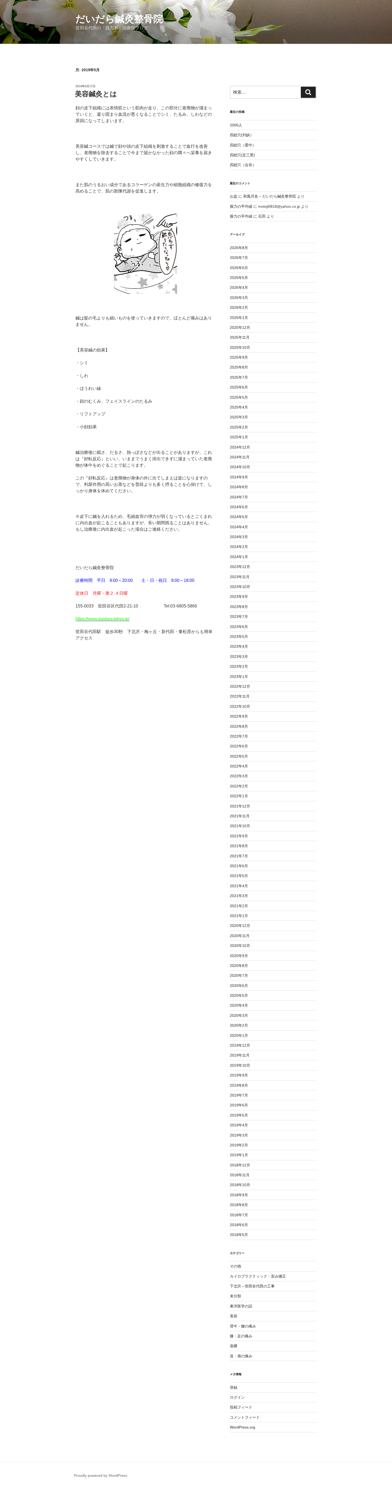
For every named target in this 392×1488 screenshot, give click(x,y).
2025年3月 (239, 417)
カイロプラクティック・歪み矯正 (258, 1276)
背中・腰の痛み (243, 1326)
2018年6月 (239, 1225)
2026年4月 (239, 287)
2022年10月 (240, 706)
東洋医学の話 (241, 1306)
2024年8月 (239, 487)
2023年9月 (239, 596)
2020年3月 (239, 1015)
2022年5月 (239, 756)
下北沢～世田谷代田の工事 (252, 1286)
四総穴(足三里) (242, 155)
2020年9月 (239, 956)
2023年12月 (240, 567)
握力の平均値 (241, 206)
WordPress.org (242, 1427)
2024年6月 (239, 507)
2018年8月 (239, 1205)
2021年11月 (240, 816)
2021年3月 (239, 896)
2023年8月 (239, 607)
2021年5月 (239, 876)
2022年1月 (239, 796)
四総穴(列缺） (242, 135)
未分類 (235, 1296)
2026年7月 (239, 257)
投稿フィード (241, 1407)
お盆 (233, 196)
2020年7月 (239, 975)
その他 (235, 1266)
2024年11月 (240, 457)
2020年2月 (239, 1025)
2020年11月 (240, 936)
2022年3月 (239, 776)
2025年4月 (239, 407)
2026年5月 (239, 277)
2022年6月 (239, 746)
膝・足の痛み (241, 1336)
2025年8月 (239, 367)
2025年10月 (240, 347)
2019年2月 (239, 1145)
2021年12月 (240, 806)
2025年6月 (239, 387)
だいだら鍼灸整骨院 (119, 18)
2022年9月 (239, 716)
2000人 (236, 125)
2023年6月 (239, 627)
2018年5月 (239, 1235)
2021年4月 (239, 886)
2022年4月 (239, 766)
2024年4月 (239, 527)
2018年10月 (240, 1185)
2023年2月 (239, 666)
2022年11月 (240, 696)
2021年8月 (239, 846)
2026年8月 (239, 248)
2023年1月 (239, 676)
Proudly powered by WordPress (100, 1475)
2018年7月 (239, 1215)
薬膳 (233, 1346)
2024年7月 (239, 497)
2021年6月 (239, 866)
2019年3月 (239, 1135)
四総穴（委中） (243, 145)
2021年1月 (239, 916)
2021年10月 (240, 826)
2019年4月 (239, 1125)
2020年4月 (239, 1005)
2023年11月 (240, 577)
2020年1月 (239, 1035)
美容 (233, 1316)
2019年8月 (239, 1085)
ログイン (237, 1397)
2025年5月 (239, 397)
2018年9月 (239, 1195)
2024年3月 (239, 537)
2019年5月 (239, 1115)
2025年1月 (239, 437)
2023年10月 (240, 587)
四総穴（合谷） (243, 165)
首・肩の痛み (241, 1356)
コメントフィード (245, 1417)
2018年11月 (240, 1175)
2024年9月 (239, 477)
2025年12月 (240, 327)
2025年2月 (239, 427)
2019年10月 (240, 1065)
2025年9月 (239, 357)
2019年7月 (239, 1095)
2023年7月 (239, 616)
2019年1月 (239, 1155)
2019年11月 (240, 1055)
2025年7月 (239, 377)
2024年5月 (239, 517)
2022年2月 (239, 786)
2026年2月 (239, 307)
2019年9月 (239, 1075)
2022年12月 (240, 686)
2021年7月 (239, 856)
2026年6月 (239, 268)
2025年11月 (240, 337)
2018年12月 (240, 1165)
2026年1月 (239, 317)
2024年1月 (239, 557)
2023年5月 (239, 636)
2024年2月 (239, 547)
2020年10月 (240, 945)
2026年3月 (239, 297)
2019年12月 (240, 1045)
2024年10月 (240, 467)
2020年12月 (240, 925)
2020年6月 (239, 985)
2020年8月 (239, 965)
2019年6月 (239, 1105)
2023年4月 (239, 646)
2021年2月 (239, 906)
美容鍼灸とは (96, 94)
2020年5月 (239, 995)
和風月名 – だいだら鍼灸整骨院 (269, 196)
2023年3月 (239, 656)
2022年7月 (239, 736)
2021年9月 (239, 836)
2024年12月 (240, 447)
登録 (233, 1387)
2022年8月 (239, 726)
